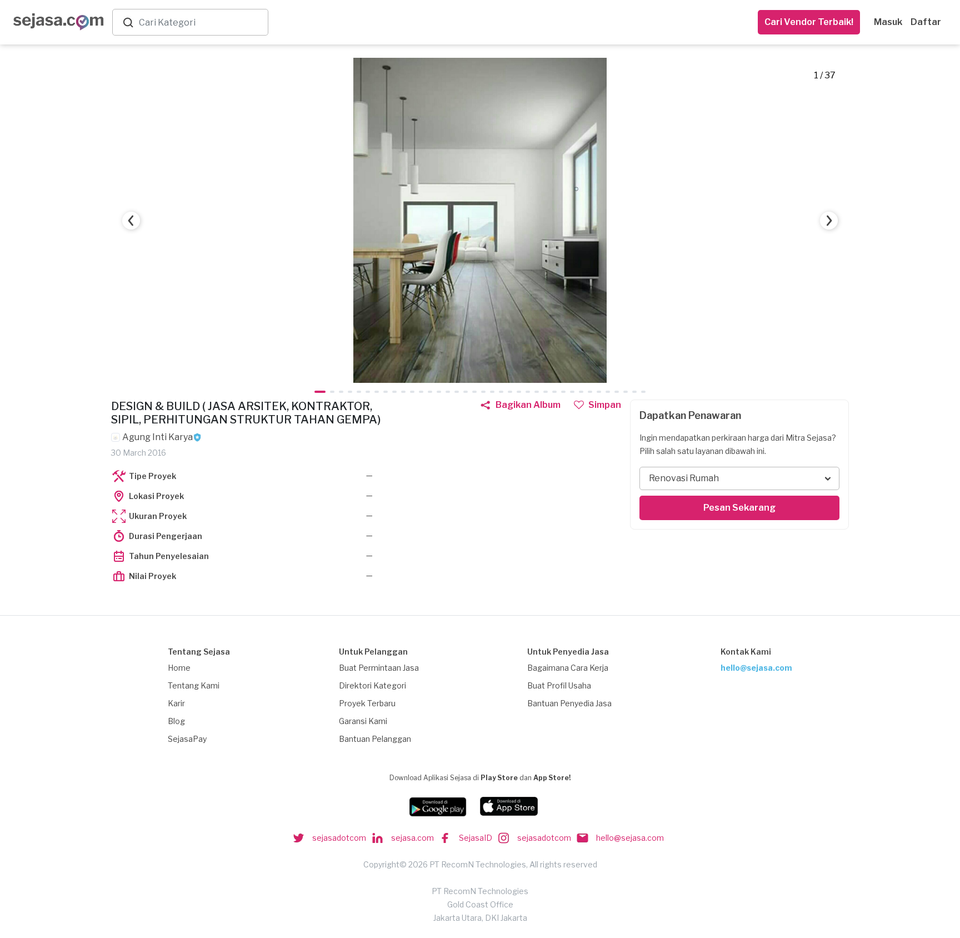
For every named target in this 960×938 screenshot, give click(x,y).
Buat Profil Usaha (559, 685)
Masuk (888, 22)
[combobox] (201, 22)
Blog (176, 721)
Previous (131, 220)
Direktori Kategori (372, 685)
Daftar (926, 22)
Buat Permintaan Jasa (379, 667)
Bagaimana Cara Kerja (567, 667)
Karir (176, 703)
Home (179, 667)
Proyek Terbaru (367, 703)
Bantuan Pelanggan (375, 739)
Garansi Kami (363, 721)
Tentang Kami (193, 685)
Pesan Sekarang (739, 507)
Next (829, 220)
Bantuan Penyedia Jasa (569, 703)
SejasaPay (187, 739)
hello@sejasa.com (756, 667)
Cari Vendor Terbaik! (808, 22)
